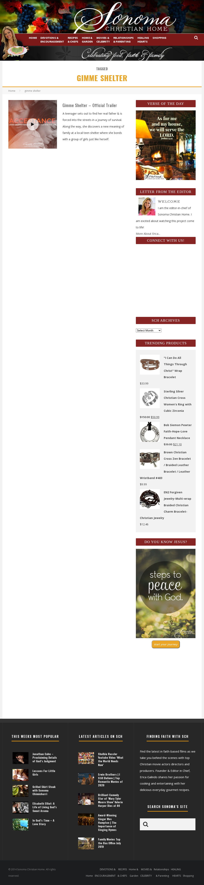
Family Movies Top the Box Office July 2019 (109, 842)
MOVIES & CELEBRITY (103, 39)
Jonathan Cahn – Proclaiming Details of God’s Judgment (44, 757)
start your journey (166, 644)
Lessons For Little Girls (43, 772)
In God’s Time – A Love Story (43, 822)
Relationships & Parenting (123, 39)
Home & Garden (87, 39)
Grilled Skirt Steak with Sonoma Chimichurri (43, 790)
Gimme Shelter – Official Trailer (90, 105)
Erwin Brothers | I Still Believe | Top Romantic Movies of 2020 (110, 779)
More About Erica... (148, 234)
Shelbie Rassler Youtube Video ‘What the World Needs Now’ (110, 759)
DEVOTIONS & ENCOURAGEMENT (52, 39)
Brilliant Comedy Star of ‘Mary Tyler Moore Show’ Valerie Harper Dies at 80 (110, 800)
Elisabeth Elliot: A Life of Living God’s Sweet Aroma (44, 807)
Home (33, 38)
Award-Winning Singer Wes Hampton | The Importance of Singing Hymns (107, 822)
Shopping (160, 38)
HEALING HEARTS (143, 39)
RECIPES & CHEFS (73, 39)
